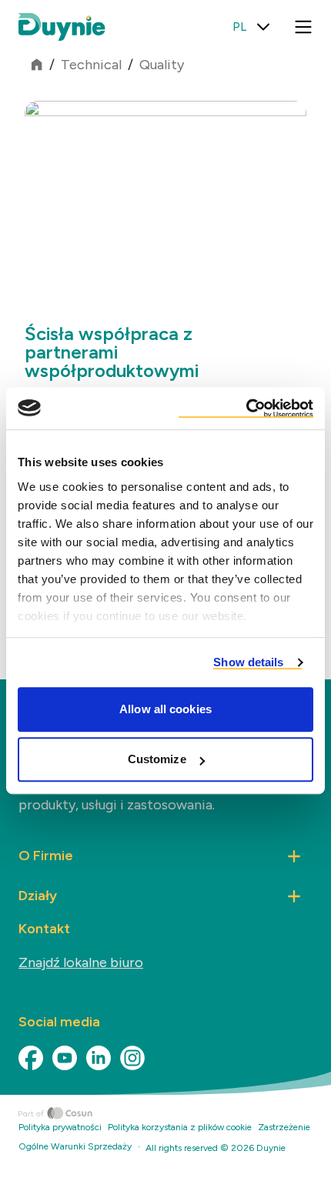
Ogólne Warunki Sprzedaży (75, 1146)
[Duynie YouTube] (64, 1058)
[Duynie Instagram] (132, 1058)
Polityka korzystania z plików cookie (180, 1127)
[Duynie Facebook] (30, 1058)
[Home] (174, 1113)
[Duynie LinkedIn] (98, 1058)
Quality (161, 64)
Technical (91, 64)
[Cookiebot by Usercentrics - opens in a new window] (246, 409)
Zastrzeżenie (284, 1127)
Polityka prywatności (60, 1127)
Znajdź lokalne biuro (80, 962)
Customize (157, 759)
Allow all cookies (165, 709)
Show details (248, 662)
